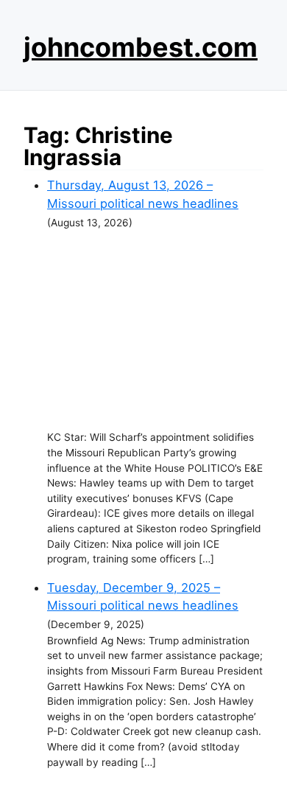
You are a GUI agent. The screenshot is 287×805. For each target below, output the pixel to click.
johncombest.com (141, 47)
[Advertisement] (155, 330)
